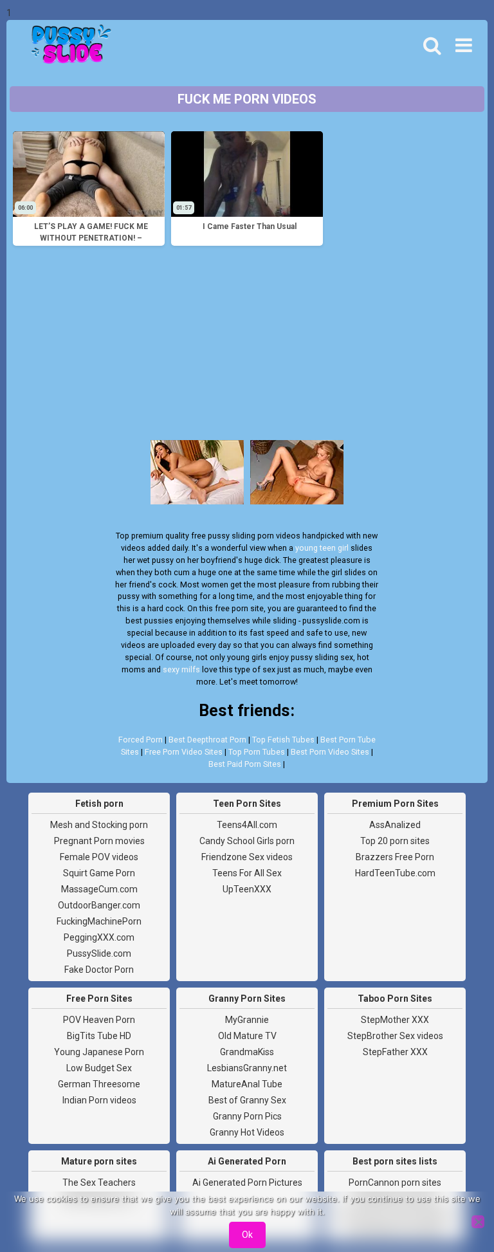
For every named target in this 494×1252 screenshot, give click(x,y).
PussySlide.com (99, 953)
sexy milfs (181, 669)
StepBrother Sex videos (395, 1036)
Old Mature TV (247, 1036)
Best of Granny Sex (247, 1100)
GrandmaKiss (247, 1052)
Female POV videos (99, 857)
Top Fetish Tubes (283, 739)
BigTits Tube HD (99, 1036)
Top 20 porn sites (395, 841)
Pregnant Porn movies (99, 841)
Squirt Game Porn (99, 873)
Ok (247, 1234)
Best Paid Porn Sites (244, 764)
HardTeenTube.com (395, 873)
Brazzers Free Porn (395, 857)
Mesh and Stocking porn (99, 825)
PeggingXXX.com (99, 937)
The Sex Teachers (99, 1182)
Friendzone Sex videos (247, 857)
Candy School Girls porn (247, 841)
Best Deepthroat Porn (207, 739)
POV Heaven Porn (99, 1020)
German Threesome (99, 1084)
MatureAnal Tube (247, 1084)
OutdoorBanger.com (99, 905)
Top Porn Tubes (256, 752)
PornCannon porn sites (395, 1182)
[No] (477, 1221)
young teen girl (322, 548)
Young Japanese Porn (99, 1052)
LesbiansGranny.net (247, 1068)
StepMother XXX (395, 1020)
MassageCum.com (99, 889)
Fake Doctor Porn (99, 969)
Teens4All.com (247, 825)
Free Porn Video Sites (184, 752)
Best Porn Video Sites (330, 752)
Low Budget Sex (99, 1068)
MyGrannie (247, 1020)
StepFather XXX (395, 1052)
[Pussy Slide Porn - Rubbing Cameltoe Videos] (67, 45)
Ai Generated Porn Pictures (247, 1182)
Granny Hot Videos (247, 1132)
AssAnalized (395, 825)
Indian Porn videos (99, 1100)
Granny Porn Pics (247, 1116)
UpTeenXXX (247, 889)
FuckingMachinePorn (99, 921)
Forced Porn (140, 739)
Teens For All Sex (247, 873)
